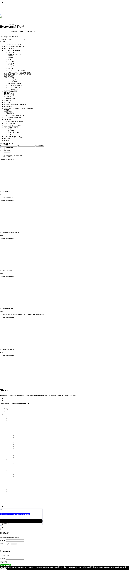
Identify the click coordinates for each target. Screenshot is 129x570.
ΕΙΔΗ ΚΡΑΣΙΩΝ (9, 76)
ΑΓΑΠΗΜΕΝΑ (12, 503)
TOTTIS (10, 68)
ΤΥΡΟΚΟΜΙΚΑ (20, 93)
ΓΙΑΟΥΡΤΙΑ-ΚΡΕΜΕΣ (22, 89)
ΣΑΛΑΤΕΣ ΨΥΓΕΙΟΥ (22, 95)
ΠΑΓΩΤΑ (7, 110)
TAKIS (10, 65)
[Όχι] (6, 569)
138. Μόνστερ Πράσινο (6, 308)
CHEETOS (11, 52)
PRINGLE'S (11, 61)
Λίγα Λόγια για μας (14, 120)
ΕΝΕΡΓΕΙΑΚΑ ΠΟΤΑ (15, 37)
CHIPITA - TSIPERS (14, 54)
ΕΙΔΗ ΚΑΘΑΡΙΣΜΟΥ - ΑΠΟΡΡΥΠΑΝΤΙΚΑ (18, 74)
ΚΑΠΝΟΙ (18, 78)
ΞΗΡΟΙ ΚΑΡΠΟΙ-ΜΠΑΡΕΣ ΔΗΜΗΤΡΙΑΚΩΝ (22, 101)
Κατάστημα (8, 30)
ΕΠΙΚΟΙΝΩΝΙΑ (9, 6)
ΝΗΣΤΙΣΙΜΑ (12, 103)
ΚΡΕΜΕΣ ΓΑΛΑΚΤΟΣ (22, 91)
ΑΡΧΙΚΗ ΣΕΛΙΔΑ (9, 398)
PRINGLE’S (18, 63)
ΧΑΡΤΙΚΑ (7, 138)
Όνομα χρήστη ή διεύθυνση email (10, 537)
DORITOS (11, 56)
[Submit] (4, 411)
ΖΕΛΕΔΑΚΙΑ (8, 93)
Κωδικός (3, 540)
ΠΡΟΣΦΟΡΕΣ (8, 112)
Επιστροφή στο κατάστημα (15, 141)
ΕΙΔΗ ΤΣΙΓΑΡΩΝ (17, 76)
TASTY (17, 65)
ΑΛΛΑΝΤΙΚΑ (19, 97)
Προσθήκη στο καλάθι (7, 160)
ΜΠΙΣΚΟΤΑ (8, 102)
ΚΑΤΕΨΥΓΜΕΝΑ (9, 95)
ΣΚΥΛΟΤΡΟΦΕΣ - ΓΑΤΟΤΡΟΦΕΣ (15, 116)
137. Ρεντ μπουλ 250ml (7, 270)
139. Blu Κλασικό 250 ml (7, 349)
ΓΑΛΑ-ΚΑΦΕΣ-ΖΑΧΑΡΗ (16, 121)
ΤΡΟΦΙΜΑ (14, 69)
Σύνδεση (14, 544)
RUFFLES (18, 58)
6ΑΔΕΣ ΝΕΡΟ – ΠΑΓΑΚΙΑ (16, 416)
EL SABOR (18, 56)
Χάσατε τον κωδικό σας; (7, 547)
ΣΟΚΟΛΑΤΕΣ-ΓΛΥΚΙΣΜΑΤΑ (13, 117)
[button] (4, 33)
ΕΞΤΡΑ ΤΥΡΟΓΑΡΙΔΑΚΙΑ (23, 61)
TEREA (17, 80)
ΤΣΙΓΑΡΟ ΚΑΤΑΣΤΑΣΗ (11, 127)
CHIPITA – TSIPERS (21, 52)
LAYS (17, 60)
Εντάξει (3, 569)
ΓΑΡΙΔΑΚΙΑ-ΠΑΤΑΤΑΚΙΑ (19, 49)
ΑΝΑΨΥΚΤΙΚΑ (9, 48)
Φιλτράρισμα (39, 145)
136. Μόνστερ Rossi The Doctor (9, 232)
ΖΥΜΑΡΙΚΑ (11, 123)
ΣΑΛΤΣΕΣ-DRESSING (15, 125)
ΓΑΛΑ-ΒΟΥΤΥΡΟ (21, 99)
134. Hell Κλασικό (5, 191)
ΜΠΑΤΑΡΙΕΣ (8, 100)
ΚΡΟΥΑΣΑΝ (12, 43)
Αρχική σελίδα (4, 31)
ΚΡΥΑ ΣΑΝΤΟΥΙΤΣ (14, 41)
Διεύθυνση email (5, 555)
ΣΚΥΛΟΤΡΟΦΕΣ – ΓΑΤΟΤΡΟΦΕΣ (19, 110)
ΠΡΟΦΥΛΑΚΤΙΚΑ (13, 106)
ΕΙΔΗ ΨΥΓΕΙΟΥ (9, 78)
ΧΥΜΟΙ (10, 33)
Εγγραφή (3, 562)
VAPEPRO (18, 467)
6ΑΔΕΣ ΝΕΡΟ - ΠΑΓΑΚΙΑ (12, 45)
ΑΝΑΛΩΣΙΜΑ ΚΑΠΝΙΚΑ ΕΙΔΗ (14, 46)
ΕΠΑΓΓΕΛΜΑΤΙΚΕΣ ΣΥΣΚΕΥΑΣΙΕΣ (27, 67)
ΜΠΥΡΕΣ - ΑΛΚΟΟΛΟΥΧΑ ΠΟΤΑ (15, 104)
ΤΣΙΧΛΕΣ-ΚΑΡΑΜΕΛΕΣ (12, 136)
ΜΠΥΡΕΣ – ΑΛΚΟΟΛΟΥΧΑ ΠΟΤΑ (19, 424)
